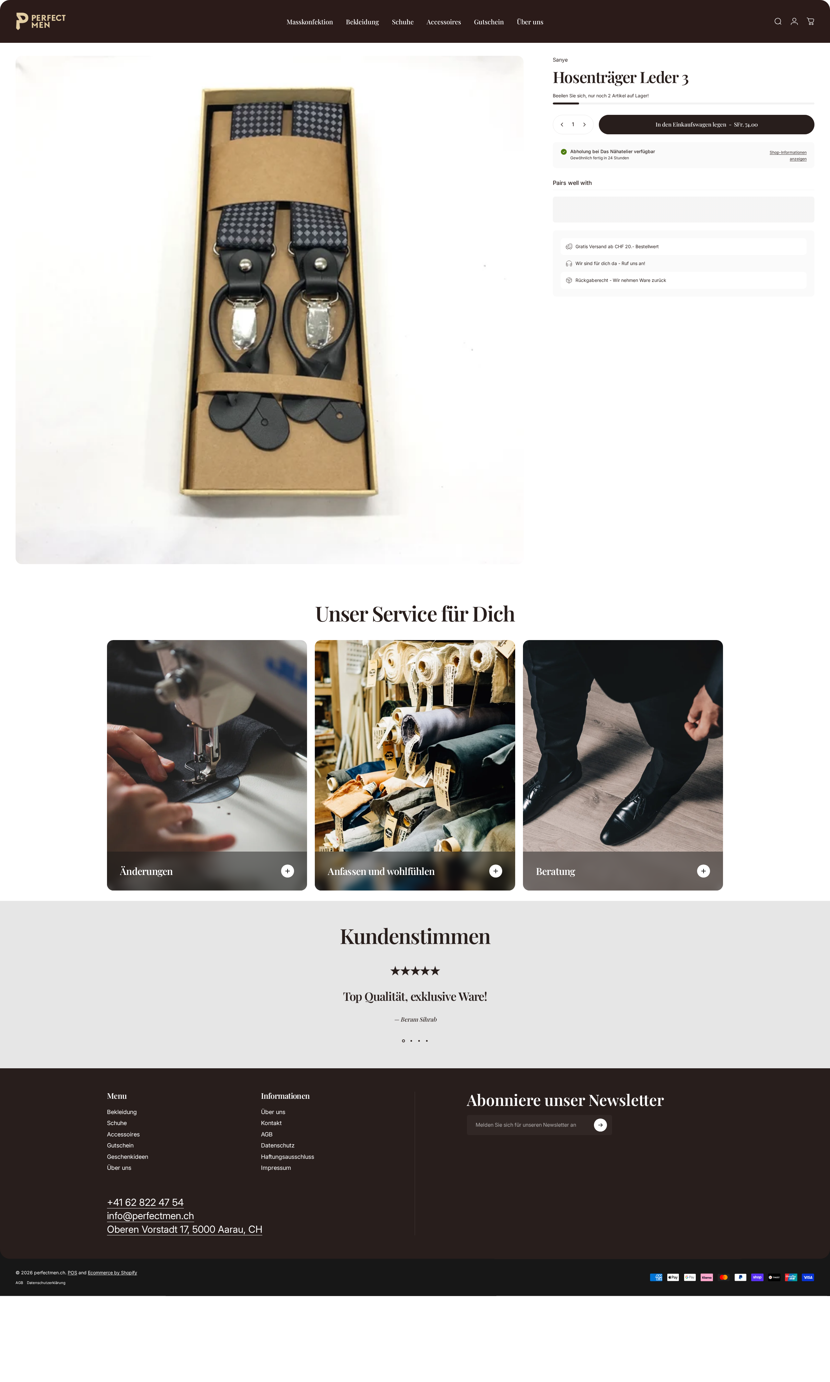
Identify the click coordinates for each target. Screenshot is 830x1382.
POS (72, 1272)
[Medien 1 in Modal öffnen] (270, 310)
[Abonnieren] (600, 1125)
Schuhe (117, 1123)
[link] (184, 1229)
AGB (267, 1134)
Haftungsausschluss (287, 1156)
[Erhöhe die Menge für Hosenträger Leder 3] (585, 124)
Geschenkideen (127, 1156)
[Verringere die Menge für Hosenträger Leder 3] (560, 124)
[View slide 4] (427, 1041)
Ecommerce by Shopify (112, 1272)
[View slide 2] (411, 1041)
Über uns (119, 1167)
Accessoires (123, 1134)
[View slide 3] (419, 1041)
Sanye (560, 59)
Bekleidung (122, 1112)
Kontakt (271, 1123)
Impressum (276, 1167)
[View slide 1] (403, 1041)
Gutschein (120, 1145)
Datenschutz (278, 1145)
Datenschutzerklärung (46, 1282)
